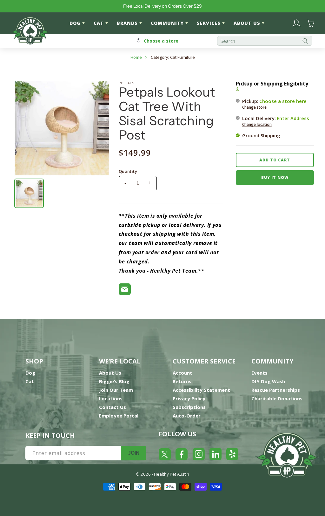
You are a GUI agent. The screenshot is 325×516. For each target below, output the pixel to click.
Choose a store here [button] (283, 101)
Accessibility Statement (201, 389)
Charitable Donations (276, 398)
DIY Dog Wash (268, 381)
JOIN (134, 453)
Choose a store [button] (161, 41)
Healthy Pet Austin (171, 474)
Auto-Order (187, 415)
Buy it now (275, 177)
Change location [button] (257, 124)
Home (136, 57)
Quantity (128, 171)
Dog (30, 372)
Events (259, 372)
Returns (182, 381)
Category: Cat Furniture (173, 57)
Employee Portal (118, 415)
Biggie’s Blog (114, 381)
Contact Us (112, 407)
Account (182, 372)
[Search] (305, 41)
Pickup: (274, 104)
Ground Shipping (261, 135)
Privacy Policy (189, 398)
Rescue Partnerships (275, 389)
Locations (111, 398)
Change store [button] (254, 107)
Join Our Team (116, 389)
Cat (29, 381)
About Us (110, 372)
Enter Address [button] (293, 118)
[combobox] (264, 41)
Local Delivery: (275, 121)
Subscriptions (189, 407)
